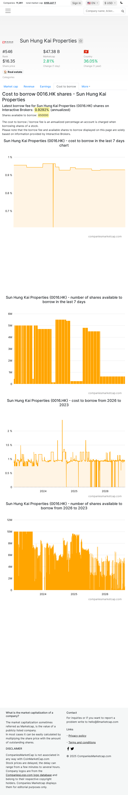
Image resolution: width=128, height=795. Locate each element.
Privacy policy (77, 735)
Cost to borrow (66, 86)
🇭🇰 (86, 51)
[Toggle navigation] (8, 11)
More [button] (85, 86)
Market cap (11, 86)
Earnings (45, 86)
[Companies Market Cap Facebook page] (68, 749)
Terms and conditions (82, 742)
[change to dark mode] (121, 3)
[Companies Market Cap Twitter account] (72, 749)
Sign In (76, 3)
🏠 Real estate (13, 72)
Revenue (29, 86)
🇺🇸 (91, 3)
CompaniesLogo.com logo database (29, 775)
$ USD (109, 3)
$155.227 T (50, 3)
